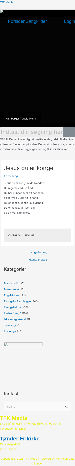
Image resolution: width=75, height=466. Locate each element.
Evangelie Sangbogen (17, 301)
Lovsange (10, 331)
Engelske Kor (12, 295)
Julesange (10, 325)
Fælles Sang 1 (12, 313)
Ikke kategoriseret (15, 319)
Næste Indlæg (38, 259)
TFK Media (6, 2)
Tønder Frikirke (20, 439)
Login (69, 21)
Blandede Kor (12, 283)
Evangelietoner (13, 307)
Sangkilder (36, 21)
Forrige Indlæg (37, 252)
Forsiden (17, 21)
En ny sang (11, 176)
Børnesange (11, 289)
